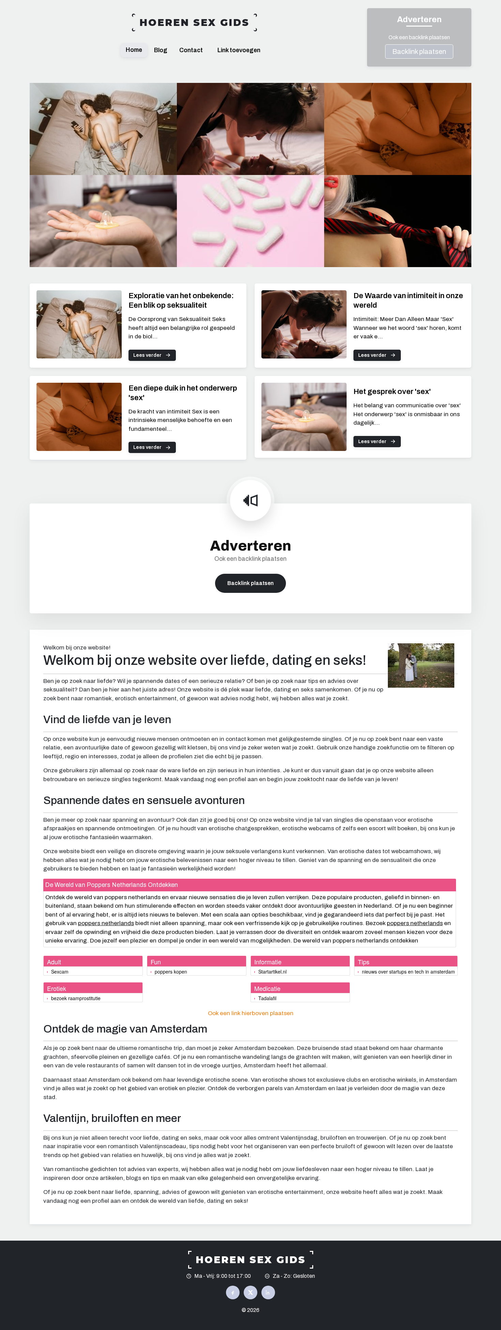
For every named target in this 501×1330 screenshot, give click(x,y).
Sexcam (60, 971)
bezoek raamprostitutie (76, 998)
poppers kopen (171, 971)
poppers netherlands (106, 923)
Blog (160, 50)
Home (134, 50)
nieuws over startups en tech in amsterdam (408, 971)
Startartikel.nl (272, 971)
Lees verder (147, 355)
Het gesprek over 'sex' (392, 392)
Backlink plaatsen (419, 51)
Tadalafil (267, 998)
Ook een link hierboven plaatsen (250, 1013)
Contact (191, 50)
